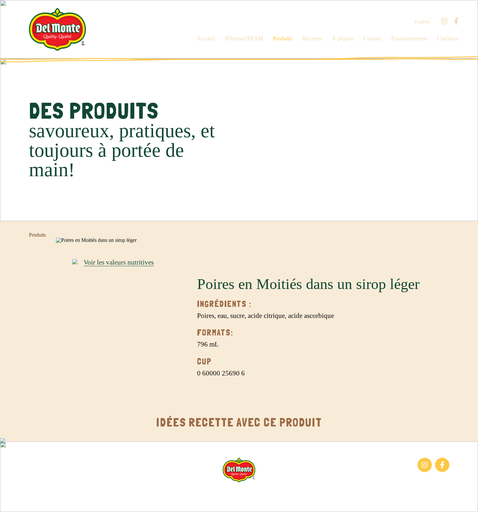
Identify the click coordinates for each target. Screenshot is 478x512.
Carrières (447, 38)
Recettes (312, 38)
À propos (342, 38)
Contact (372, 38)
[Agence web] (11, 501)
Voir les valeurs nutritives (119, 262)
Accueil (206, 38)
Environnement (409, 38)
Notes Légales (254, 492)
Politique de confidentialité (304, 492)
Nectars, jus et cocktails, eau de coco (61, 475)
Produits (282, 38)
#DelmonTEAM (244, 38)
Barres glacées (44, 461)
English (422, 21)
